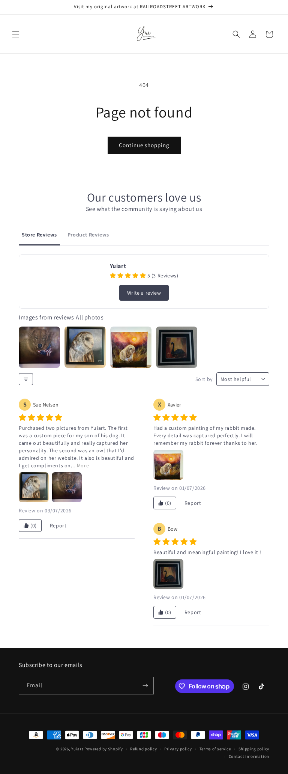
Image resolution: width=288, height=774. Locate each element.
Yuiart (77, 748)
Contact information (249, 756)
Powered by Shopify (103, 748)
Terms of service (215, 748)
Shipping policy (254, 748)
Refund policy (143, 748)
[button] (16, 34)
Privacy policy (178, 748)
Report (58, 525)
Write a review (144, 292)
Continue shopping (144, 145)
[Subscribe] (145, 685)
